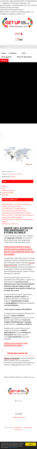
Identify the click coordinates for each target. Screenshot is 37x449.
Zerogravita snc (18, 427)
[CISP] (18, 33)
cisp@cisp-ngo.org (18, 417)
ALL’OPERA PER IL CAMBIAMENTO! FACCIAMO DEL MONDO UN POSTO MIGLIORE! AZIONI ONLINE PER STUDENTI (16, 211)
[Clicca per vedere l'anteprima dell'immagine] (17, 157)
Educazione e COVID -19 (10, 224)
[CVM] (18, 39)
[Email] (3, 136)
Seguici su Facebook (11, 358)
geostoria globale (7, 193)
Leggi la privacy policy (13, 447)
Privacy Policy (18, 429)
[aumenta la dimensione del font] (5, 132)
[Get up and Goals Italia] (17, 22)
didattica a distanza (8, 190)
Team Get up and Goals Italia (14, 174)
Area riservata (28, 427)
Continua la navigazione (30, 444)
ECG (3, 188)
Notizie (13, 176)
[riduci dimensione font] (4, 132)
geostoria (5, 195)
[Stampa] (3, 134)
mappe (4, 186)
